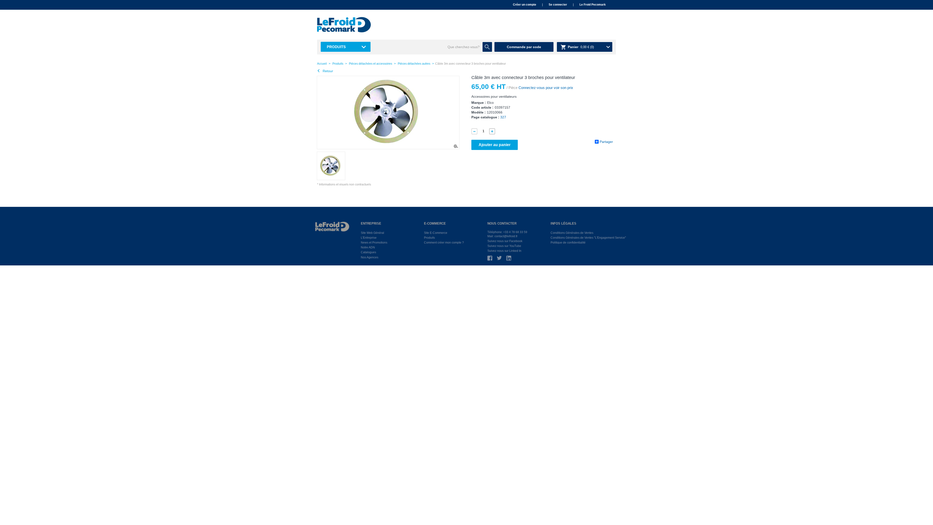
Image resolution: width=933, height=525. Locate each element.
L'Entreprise (369, 237)
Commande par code (524, 47)
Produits (336, 47)
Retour (327, 71)
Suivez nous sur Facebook (504, 241)
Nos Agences (369, 257)
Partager (606, 142)
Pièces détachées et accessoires (370, 63)
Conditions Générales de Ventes (572, 233)
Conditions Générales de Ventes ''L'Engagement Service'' (588, 237)
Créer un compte (524, 4)
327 (503, 117)
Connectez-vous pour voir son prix (545, 88)
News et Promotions (374, 242)
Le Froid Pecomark (592, 4)
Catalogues (368, 252)
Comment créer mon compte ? (444, 242)
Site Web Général (372, 233)
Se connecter (558, 4)
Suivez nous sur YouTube (504, 246)
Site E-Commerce (435, 233)
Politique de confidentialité (568, 242)
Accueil (322, 63)
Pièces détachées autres (414, 63)
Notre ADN (368, 247)
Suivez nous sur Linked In (504, 251)
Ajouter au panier (494, 145)
